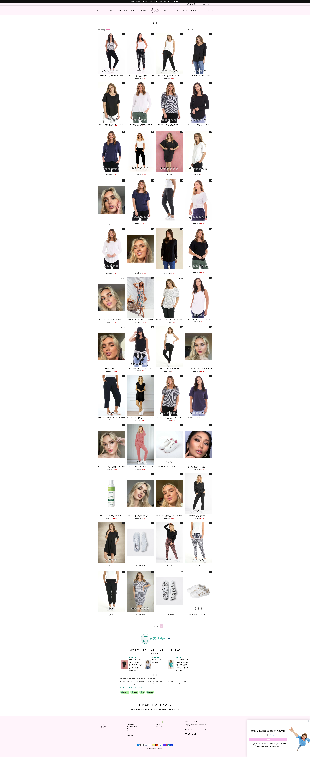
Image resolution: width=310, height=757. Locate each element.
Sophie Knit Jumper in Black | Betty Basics (169, 271)
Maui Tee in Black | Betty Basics (198, 270)
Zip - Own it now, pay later (161, 733)
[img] (155, 652)
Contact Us (158, 730)
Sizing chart (158, 724)
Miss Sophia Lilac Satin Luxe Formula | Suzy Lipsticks (169, 516)
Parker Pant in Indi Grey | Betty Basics (111, 417)
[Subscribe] (206, 729)
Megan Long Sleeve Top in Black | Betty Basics (198, 125)
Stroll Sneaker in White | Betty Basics (169, 466)
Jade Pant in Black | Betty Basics (111, 75)
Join (268, 739)
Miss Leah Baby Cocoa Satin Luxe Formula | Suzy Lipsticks (140, 271)
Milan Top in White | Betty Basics (140, 124)
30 (157, 626)
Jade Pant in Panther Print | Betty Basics (170, 565)
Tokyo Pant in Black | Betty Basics (140, 173)
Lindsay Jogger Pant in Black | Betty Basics (111, 613)
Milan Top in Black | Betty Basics (198, 75)
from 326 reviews (154, 653)
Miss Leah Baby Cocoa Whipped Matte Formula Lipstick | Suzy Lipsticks (111, 222)
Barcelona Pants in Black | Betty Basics (169, 369)
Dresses (133, 10)
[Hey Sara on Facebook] (189, 734)
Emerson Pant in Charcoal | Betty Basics (199, 516)
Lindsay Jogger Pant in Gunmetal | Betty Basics (169, 222)
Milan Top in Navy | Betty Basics (111, 173)
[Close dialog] (308, 721)
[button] (154, 675)
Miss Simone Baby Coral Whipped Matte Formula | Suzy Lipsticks (198, 467)
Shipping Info (130, 728)
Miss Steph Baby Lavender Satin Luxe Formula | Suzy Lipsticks (111, 369)
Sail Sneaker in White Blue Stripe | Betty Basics (140, 565)
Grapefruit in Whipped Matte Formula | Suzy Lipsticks (111, 467)
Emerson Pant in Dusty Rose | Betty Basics (140, 467)
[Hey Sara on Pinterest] (195, 734)
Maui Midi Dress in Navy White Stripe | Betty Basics (140, 613)
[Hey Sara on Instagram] (186, 734)
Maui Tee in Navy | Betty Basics (140, 222)
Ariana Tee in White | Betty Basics (199, 173)
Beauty (186, 10)
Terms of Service (159, 728)
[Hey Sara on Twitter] (192, 734)
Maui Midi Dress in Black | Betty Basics (169, 173)
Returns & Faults (130, 724)
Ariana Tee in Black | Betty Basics (111, 124)
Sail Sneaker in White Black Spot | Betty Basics (169, 613)
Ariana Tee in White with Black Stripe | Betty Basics (169, 320)
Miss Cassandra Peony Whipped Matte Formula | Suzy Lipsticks (198, 369)
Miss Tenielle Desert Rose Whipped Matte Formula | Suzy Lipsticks (140, 516)
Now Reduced (196, 10)
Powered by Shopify (155, 750)
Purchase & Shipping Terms (132, 726)
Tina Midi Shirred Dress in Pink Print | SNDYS (140, 320)
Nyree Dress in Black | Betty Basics (111, 564)
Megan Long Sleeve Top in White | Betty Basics (111, 271)
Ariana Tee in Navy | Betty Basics (198, 417)
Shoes (165, 10)
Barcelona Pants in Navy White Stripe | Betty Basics (198, 565)
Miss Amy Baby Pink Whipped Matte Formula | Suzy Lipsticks (111, 320)
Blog (128, 733)
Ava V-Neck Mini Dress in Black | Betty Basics (140, 418)
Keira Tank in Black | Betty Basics (140, 368)
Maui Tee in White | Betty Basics (198, 222)
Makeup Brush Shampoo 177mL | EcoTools (111, 516)
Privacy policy (159, 726)
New (111, 10)
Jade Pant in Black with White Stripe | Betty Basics (140, 76)
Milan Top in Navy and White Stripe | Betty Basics (169, 125)
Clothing (143, 10)
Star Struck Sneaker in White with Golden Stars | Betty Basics (198, 613)
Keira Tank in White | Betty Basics (199, 319)
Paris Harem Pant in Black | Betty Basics (169, 76)
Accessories (176, 10)
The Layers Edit (121, 10)
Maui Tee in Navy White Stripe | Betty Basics (170, 418)
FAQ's (128, 722)
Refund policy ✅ (159, 722)
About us (129, 730)
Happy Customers (130, 735)
